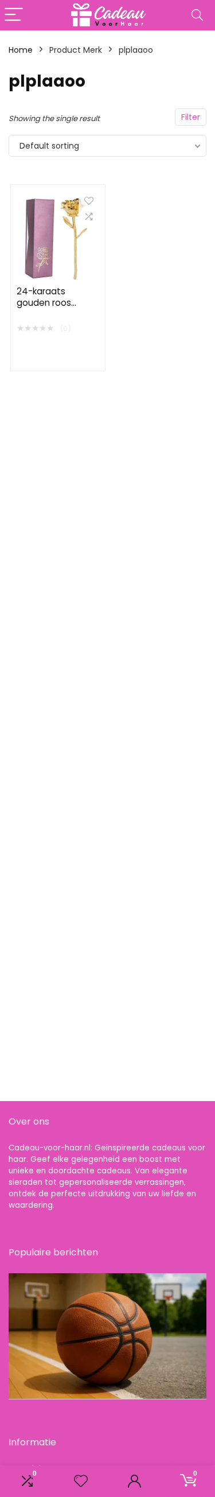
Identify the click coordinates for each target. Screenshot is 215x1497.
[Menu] (14, 15)
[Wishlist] (81, 1481)
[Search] (197, 15)
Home (21, 50)
